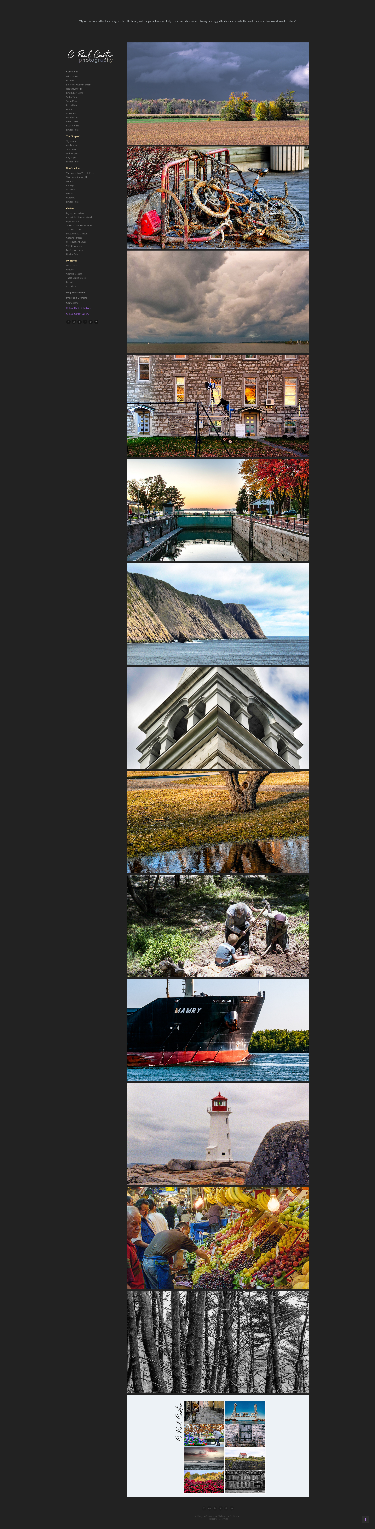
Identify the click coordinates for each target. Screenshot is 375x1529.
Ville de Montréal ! (74, 245)
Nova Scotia (71, 265)
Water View (71, 96)
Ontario (70, 269)
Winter (69, 193)
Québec (70, 208)
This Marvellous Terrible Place (80, 173)
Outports (70, 197)
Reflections (71, 105)
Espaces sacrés (73, 221)
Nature (69, 181)
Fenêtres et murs (74, 250)
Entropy (70, 80)
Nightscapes (72, 153)
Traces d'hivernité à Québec (79, 225)
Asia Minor (71, 286)
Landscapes (71, 145)
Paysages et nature (75, 213)
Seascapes (71, 149)
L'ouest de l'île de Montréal (79, 217)
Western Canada (74, 273)
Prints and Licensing (76, 297)
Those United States (76, 277)
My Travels (71, 260)
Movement (71, 113)
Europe (69, 281)
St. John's (70, 189)
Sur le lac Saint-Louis (76, 241)
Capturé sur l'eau (74, 237)
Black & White (72, 125)
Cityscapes (71, 157)
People (69, 109)
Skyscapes (71, 141)
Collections (72, 71)
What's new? (72, 76)
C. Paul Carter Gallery (77, 313)
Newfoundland (73, 168)
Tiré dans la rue (73, 229)
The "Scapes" (73, 136)
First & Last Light (74, 92)
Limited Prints (73, 129)
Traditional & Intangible (77, 177)
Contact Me (72, 302)
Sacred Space (72, 101)
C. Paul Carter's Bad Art (78, 308)
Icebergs (70, 185)
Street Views (72, 121)
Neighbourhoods (74, 88)
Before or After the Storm (78, 84)
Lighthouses (72, 117)
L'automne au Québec (76, 233)
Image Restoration (75, 292)
